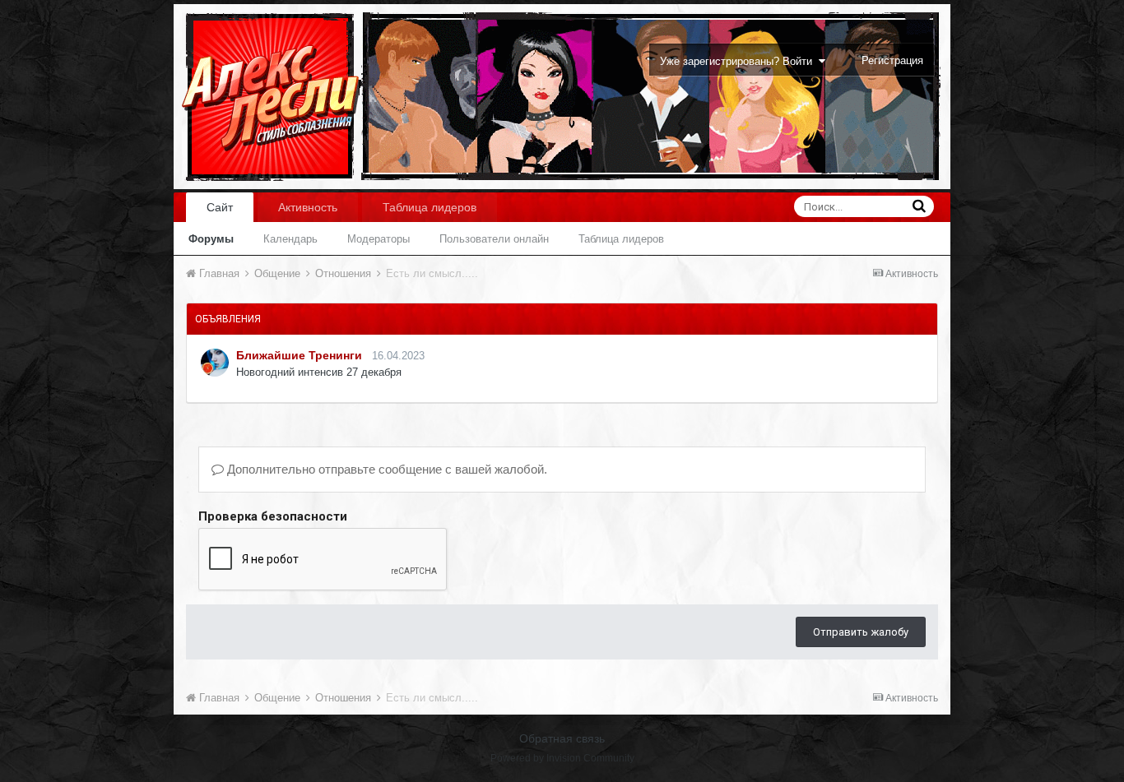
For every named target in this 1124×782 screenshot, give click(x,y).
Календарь (290, 239)
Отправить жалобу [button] (860, 632)
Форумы (211, 239)
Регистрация (892, 60)
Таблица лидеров (621, 239)
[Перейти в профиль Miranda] (215, 363)
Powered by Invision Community (562, 758)
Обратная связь (562, 738)
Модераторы (378, 239)
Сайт (220, 207)
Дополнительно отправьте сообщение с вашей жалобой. (385, 469)
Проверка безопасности (272, 516)
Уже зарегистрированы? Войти (739, 61)
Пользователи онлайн (494, 239)
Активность (307, 207)
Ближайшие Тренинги (299, 355)
